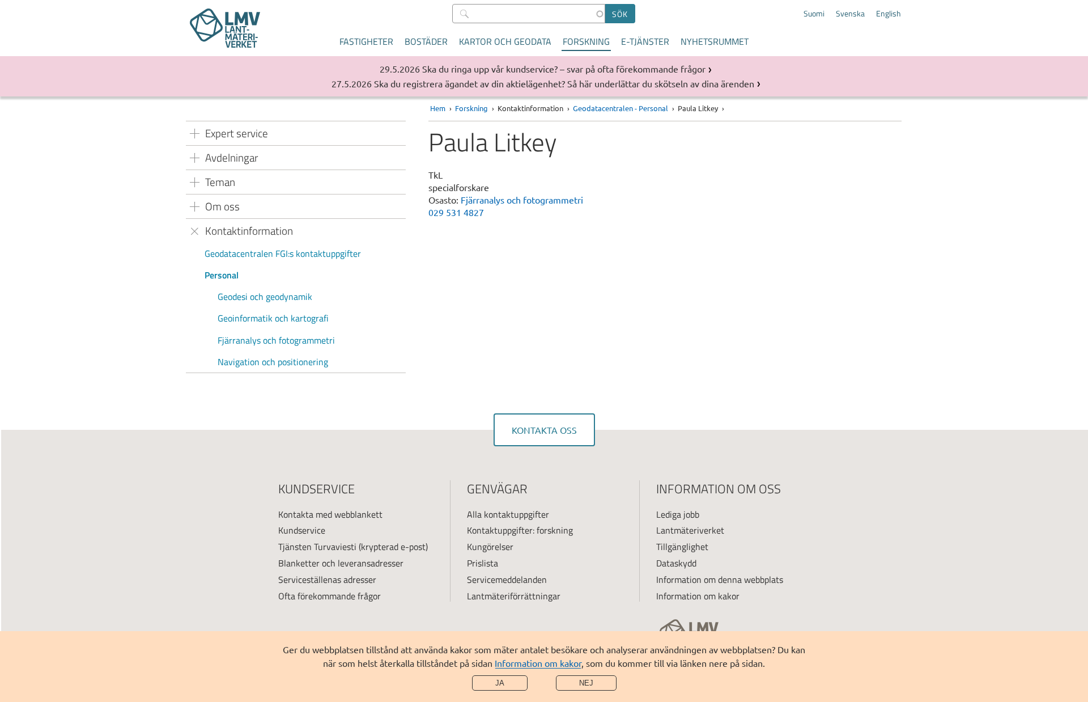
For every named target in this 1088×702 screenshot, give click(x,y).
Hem (437, 108)
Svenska (850, 13)
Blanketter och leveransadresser (340, 563)
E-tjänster (645, 41)
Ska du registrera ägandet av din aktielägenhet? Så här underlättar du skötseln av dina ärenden (564, 83)
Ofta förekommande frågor (329, 596)
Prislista (482, 563)
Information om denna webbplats (719, 579)
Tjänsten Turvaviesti (317, 546)
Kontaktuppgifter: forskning (520, 530)
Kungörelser (490, 546)
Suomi (814, 13)
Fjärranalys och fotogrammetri (276, 340)
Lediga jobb (677, 514)
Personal (222, 275)
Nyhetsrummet (715, 41)
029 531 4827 (456, 212)
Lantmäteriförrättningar (513, 596)
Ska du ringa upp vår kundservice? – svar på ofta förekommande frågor (564, 68)
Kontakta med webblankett (330, 514)
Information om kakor (538, 663)
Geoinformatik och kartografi (273, 318)
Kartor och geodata (505, 41)
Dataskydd (676, 563)
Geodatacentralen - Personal (620, 108)
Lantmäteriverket (690, 530)
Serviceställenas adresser (327, 579)
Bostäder (426, 41)
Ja (499, 683)
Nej (586, 683)
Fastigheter (366, 41)
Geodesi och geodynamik (265, 296)
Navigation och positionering (273, 362)
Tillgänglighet (682, 546)
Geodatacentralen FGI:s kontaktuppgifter (283, 253)
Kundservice (301, 530)
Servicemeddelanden (507, 579)
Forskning (586, 41)
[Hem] (225, 28)
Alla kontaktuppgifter (508, 514)
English (888, 13)
